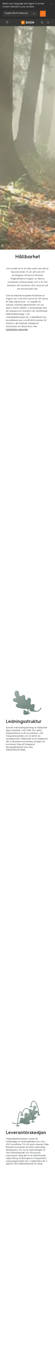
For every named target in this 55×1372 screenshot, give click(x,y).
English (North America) (16, 13)
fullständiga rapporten (17, 330)
